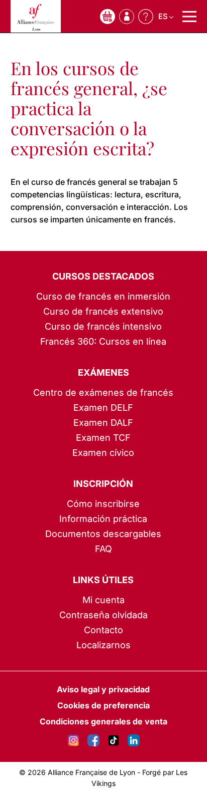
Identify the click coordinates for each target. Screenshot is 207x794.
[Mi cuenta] (126, 16)
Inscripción (103, 483)
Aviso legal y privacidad (103, 689)
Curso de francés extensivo (103, 311)
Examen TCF (103, 437)
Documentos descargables (103, 533)
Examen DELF (103, 407)
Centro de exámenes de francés (103, 392)
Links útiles (103, 580)
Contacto (103, 630)
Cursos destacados (103, 276)
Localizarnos (103, 645)
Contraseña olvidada (103, 615)
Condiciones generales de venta (103, 721)
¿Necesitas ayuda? (145, 16)
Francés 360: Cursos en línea (103, 341)
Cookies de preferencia (103, 705)
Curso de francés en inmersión (103, 296)
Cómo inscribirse (103, 503)
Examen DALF (103, 422)
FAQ (103, 549)
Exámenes (103, 372)
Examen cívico (103, 452)
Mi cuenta (103, 600)
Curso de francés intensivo (103, 326)
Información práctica (103, 518)
